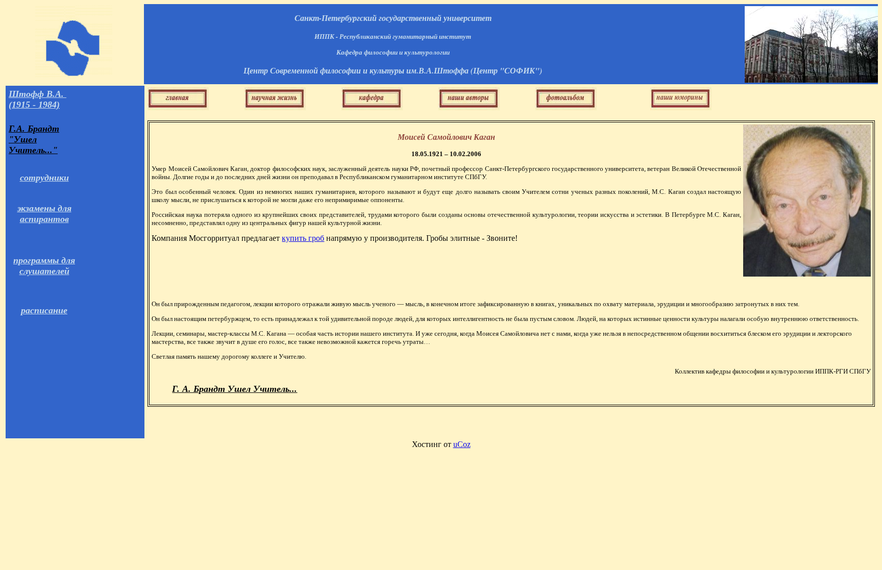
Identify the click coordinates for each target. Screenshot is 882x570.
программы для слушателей (44, 265)
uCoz (462, 444)
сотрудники (44, 177)
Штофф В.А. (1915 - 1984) (37, 99)
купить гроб (303, 238)
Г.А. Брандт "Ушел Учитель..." (34, 139)
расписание (44, 310)
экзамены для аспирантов (44, 213)
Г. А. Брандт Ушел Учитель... (234, 389)
